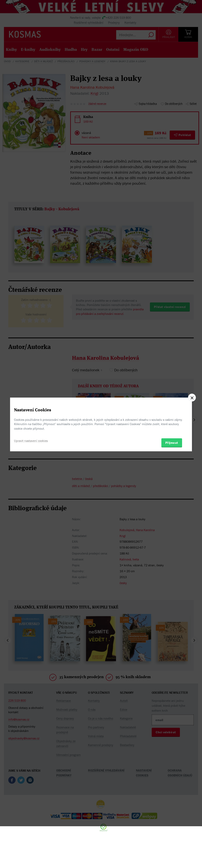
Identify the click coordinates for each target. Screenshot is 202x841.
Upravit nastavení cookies (31, 441)
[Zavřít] (192, 397)
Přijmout (171, 443)
